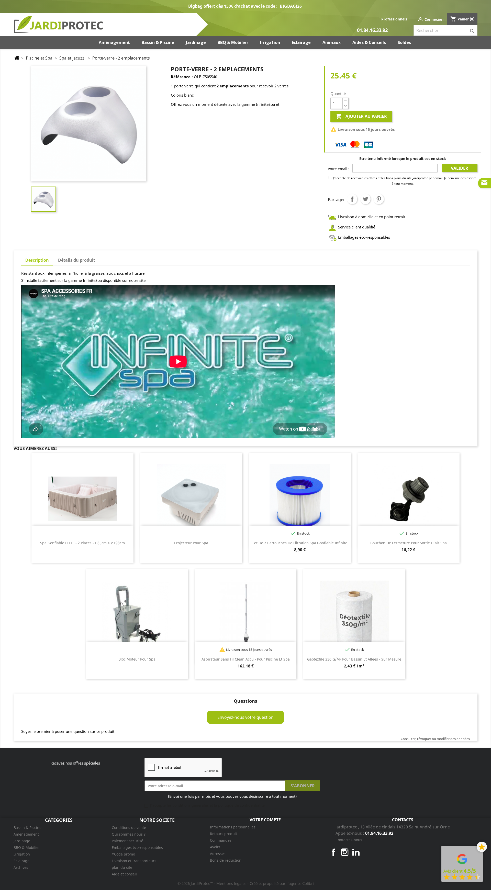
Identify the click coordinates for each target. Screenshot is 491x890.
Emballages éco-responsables (137, 847)
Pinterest (379, 199)
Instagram (345, 852)
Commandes (220, 840)
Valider (459, 168)
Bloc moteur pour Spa (136, 659)
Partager (352, 199)
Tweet (365, 199)
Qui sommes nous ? (129, 834)
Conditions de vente (129, 827)
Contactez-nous (349, 839)
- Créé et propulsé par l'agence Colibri (280, 883)
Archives (21, 867)
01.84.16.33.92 (372, 30)
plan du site (122, 867)
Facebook (333, 852)
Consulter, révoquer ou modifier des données (435, 738)
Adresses (218, 853)
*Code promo (123, 854)
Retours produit (223, 833)
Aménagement (26, 834)
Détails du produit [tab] (76, 260)
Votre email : (338, 168)
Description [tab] (37, 260)
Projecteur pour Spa (191, 542)
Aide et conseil (124, 874)
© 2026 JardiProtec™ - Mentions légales (212, 883)
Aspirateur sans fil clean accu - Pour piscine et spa (246, 659)
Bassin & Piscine (27, 827)
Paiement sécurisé (127, 840)
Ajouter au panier (361, 116)
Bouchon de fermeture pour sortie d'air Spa (408, 542)
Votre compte (265, 820)
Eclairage (21, 860)
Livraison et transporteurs (134, 860)
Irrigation (22, 854)
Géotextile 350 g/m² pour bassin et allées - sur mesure (354, 659)
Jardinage (22, 840)
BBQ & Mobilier (27, 847)
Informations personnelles (232, 827)
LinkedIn (356, 852)
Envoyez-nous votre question (245, 717)
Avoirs (215, 847)
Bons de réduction (225, 860)
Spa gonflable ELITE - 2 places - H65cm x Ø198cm (82, 542)
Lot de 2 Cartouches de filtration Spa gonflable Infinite (299, 542)
